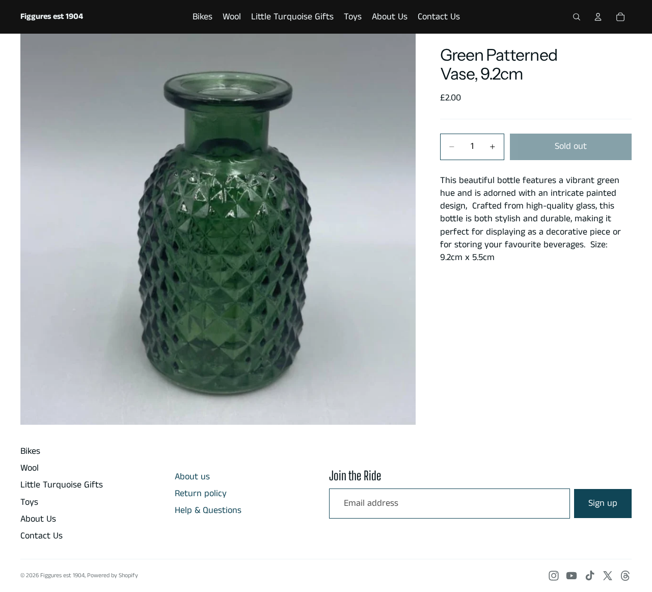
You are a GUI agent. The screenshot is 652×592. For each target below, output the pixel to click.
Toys (29, 502)
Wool (29, 468)
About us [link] (192, 477)
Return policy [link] (201, 493)
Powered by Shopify (112, 575)
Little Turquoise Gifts (61, 485)
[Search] (576, 17)
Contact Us (41, 536)
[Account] (598, 17)
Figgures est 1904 (62, 575)
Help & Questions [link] (208, 510)
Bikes (30, 451)
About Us (38, 519)
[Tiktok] (590, 576)
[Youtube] (571, 576)
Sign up (602, 503)
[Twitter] (608, 576)
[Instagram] (554, 576)
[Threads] (625, 576)
